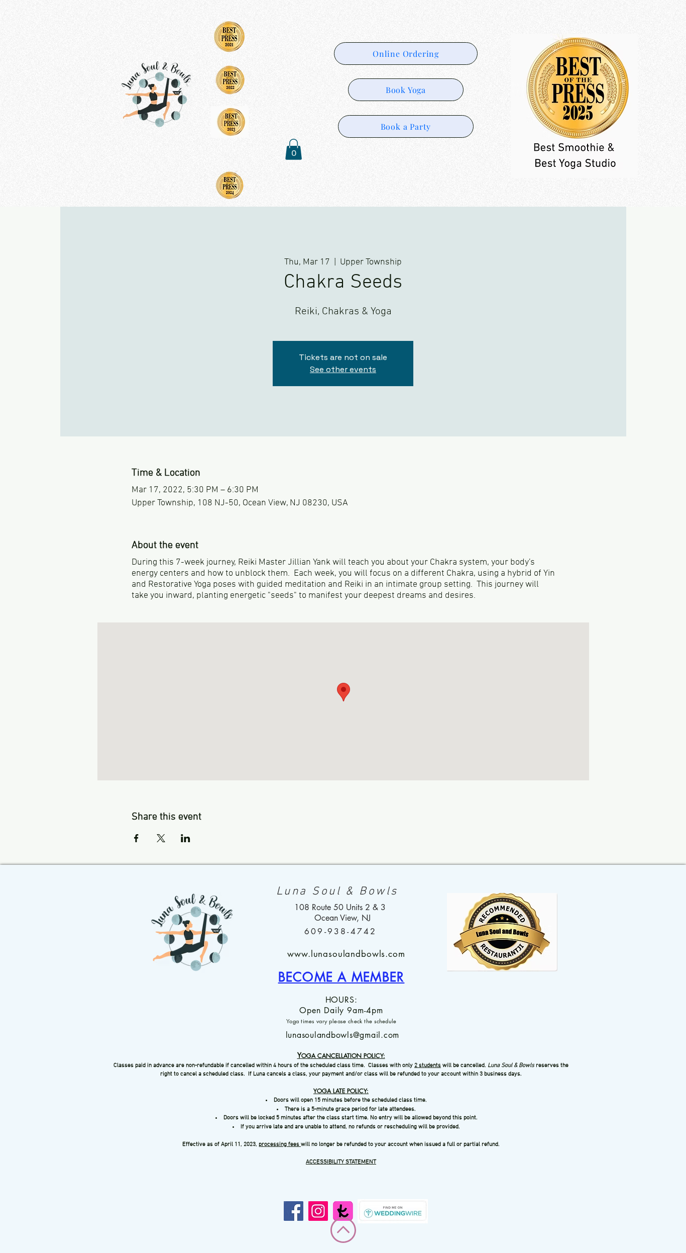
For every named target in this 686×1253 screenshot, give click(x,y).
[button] (293, 149)
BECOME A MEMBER (341, 977)
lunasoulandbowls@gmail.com (343, 1035)
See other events (343, 369)
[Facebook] (293, 1211)
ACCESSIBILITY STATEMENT (341, 1162)
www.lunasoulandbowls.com (346, 953)
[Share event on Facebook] (136, 838)
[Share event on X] (161, 838)
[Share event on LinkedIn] (185, 838)
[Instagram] (318, 1211)
